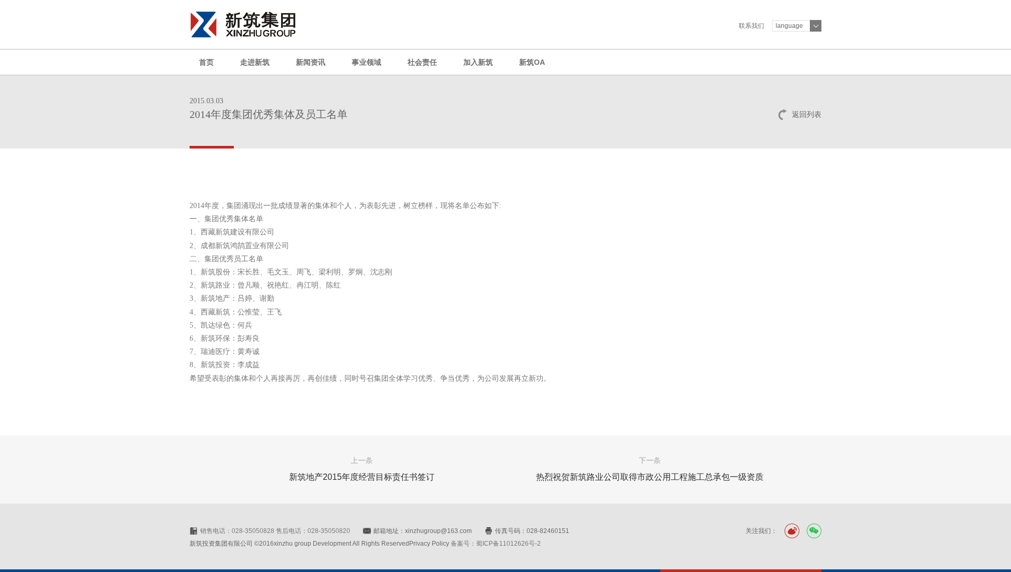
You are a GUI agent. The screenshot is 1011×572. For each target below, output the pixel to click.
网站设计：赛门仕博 (585, 543)
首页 (206, 62)
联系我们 (751, 25)
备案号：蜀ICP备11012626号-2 (496, 543)
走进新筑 (255, 62)
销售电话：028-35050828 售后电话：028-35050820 (275, 531)
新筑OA (532, 62)
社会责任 (422, 62)
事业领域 (366, 62)
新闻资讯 (310, 62)
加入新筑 (478, 62)
